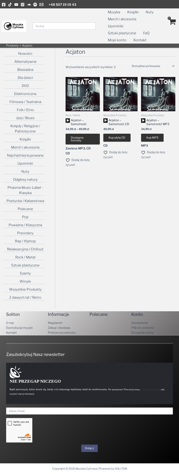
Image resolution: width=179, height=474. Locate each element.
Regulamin (55, 323)
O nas (10, 323)
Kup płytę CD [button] (117, 137)
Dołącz (89, 448)
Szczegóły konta (142, 332)
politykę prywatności (150, 389)
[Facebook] (4, 4)
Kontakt (139, 40)
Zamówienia (139, 323)
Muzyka (114, 12)
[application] (68, 120)
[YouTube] (16, 4)
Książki (133, 12)
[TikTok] (10, 4)
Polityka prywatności (62, 332)
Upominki (115, 26)
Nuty (149, 12)
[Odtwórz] (68, 120)
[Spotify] (35, 4)
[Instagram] (22, 4)
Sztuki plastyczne (122, 33)
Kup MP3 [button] (152, 137)
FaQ (146, 33)
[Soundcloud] (29, 4)
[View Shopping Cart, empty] (172, 26)
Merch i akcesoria (122, 19)
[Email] (41, 4)
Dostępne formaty (77, 139)
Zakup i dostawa (59, 327)
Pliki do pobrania (142, 327)
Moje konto (117, 40)
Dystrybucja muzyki (19, 327)
